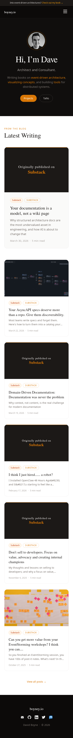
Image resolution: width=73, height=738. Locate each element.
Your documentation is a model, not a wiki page (31, 210)
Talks (46, 98)
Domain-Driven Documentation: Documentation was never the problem (36, 395)
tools (57, 82)
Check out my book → (52, 2)
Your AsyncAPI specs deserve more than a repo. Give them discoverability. (36, 312)
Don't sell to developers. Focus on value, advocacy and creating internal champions (35, 557)
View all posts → (36, 681)
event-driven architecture (48, 78)
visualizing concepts (21, 82)
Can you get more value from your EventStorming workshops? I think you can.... (33, 644)
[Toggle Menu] (65, 11)
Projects (28, 98)
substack (32, 200)
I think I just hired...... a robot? (31, 474)
